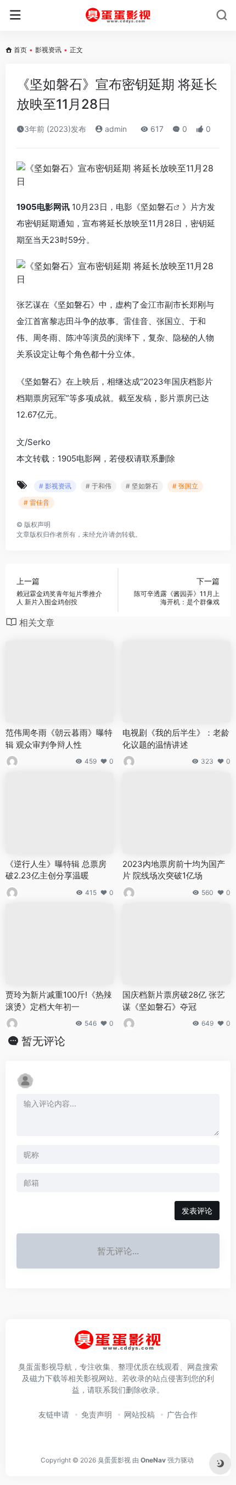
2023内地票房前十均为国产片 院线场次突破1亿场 (173, 870)
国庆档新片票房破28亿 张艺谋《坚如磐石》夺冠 (173, 1000)
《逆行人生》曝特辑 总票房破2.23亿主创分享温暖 (55, 870)
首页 (20, 50)
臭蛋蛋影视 (114, 1460)
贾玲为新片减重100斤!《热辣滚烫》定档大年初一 (58, 1000)
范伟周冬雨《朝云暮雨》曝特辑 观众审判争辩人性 (59, 738)
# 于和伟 (98, 486)
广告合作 (182, 1414)
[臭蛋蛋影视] (118, 15)
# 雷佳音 (36, 502)
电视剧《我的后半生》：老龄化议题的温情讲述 (175, 738)
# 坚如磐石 (142, 486)
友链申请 (53, 1414)
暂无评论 (43, 1041)
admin (115, 129)
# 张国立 (185, 486)
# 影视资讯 (55, 486)
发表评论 (197, 1210)
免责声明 (96, 1414)
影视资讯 (48, 50)
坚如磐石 (157, 207)
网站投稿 (139, 1414)
